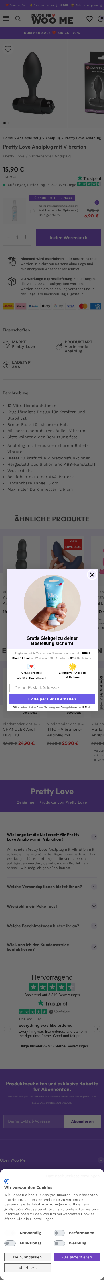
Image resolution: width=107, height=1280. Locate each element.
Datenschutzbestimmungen (73, 1176)
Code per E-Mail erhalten (52, 699)
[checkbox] (10, 1233)
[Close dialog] (92, 574)
